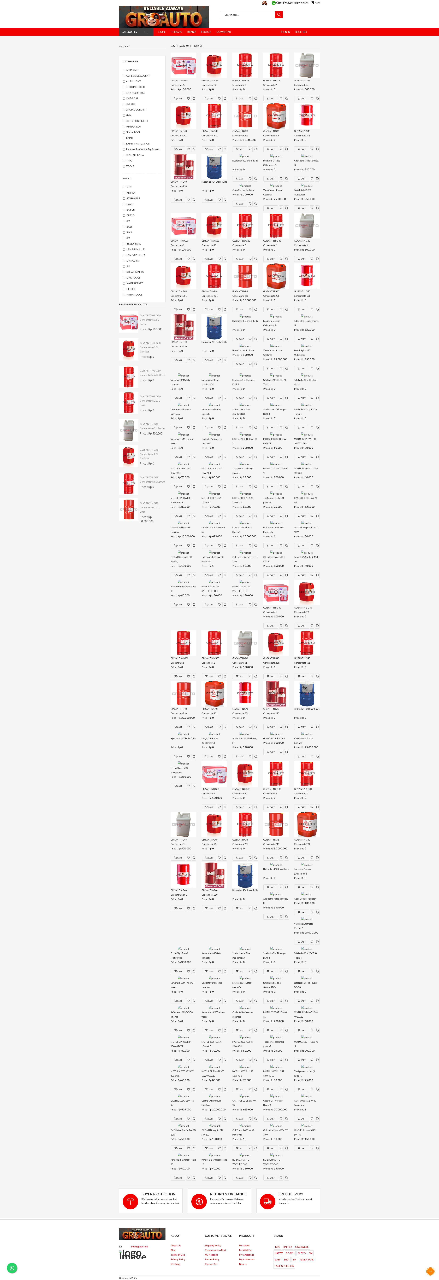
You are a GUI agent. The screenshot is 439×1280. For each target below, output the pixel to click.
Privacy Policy (178, 1259)
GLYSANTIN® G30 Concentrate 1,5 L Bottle (150, 319)
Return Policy (212, 1259)
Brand (191, 31)
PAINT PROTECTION (138, 143)
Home (162, 31)
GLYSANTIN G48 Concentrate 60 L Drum (152, 479)
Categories (129, 31)
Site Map (175, 1263)
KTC (129, 187)
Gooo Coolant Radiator (244, 190)
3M (128, 220)
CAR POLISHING (135, 92)
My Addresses (247, 1259)
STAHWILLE (133, 198)
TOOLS (130, 166)
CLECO (131, 215)
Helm (129, 115)
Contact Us (211, 1263)
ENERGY (130, 103)
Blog (173, 1250)
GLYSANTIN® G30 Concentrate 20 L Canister (150, 347)
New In (243, 1263)
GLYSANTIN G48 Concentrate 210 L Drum (150, 507)
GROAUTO (133, 260)
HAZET (131, 203)
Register (301, 31)
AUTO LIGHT (133, 81)
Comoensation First (215, 1250)
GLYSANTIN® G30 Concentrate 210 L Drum (150, 400)
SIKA (129, 232)
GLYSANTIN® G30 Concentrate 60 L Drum (152, 372)
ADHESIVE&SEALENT (138, 75)
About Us (176, 1245)
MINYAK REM (133, 126)
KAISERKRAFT (135, 283)
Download (224, 31)
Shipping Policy (213, 1245)
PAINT (129, 137)
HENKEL (131, 288)
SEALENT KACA (135, 154)
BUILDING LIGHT (135, 86)
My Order (244, 1245)
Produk (206, 31)
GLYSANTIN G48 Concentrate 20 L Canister (149, 454)
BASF (129, 226)
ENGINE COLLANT (136, 109)
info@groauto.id (299, 2)
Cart (317, 2)
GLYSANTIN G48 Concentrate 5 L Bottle (152, 426)
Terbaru (176, 31)
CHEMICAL (132, 98)
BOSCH (131, 209)
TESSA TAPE (134, 243)
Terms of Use (178, 1254)
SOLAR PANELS (135, 271)
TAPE (129, 160)
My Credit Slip (246, 1254)
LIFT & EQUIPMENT (137, 120)
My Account (211, 1254)
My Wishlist (245, 1250)
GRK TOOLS (133, 277)
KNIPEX (131, 192)
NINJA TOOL (133, 132)
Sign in (285, 31)
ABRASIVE (132, 69)
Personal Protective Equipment (143, 149)
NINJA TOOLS (134, 294)
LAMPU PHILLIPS (136, 249)
